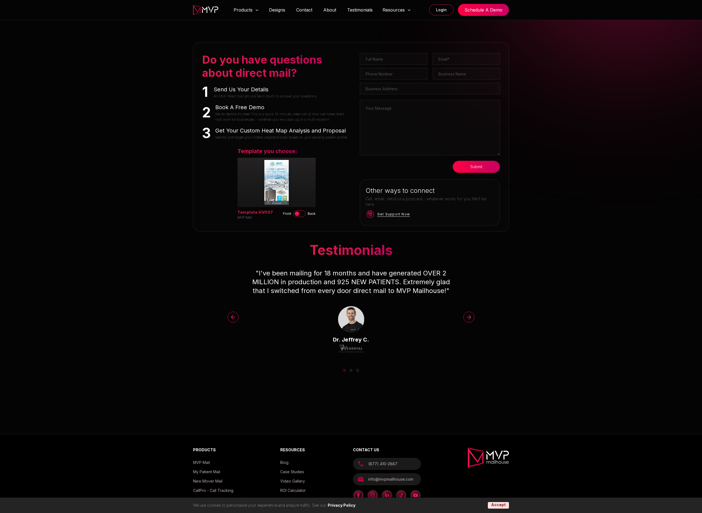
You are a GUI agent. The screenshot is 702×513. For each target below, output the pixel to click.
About (329, 10)
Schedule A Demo (483, 10)
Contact (304, 10)
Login (441, 9)
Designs (277, 10)
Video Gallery (292, 481)
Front (287, 214)
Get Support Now (393, 214)
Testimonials (360, 10)
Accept (498, 504)
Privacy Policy (341, 505)
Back (312, 214)
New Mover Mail (207, 481)
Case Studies (292, 471)
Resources (394, 10)
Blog (284, 462)
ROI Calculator (293, 490)
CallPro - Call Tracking (213, 490)
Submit (476, 166)
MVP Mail (201, 462)
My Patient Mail (206, 471)
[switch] (299, 213)
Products (243, 10)
